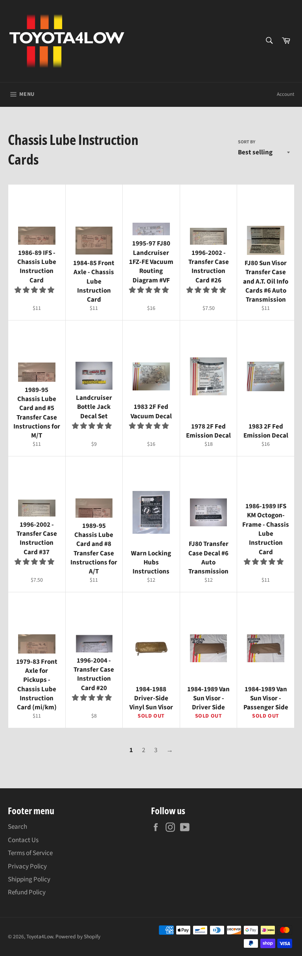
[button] (35, 290)
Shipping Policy (29, 879)
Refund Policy (27, 892)
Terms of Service (30, 853)
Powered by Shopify (77, 936)
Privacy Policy (27, 866)
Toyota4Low (39, 936)
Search (17, 826)
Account (285, 94)
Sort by (246, 142)
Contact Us (23, 840)
